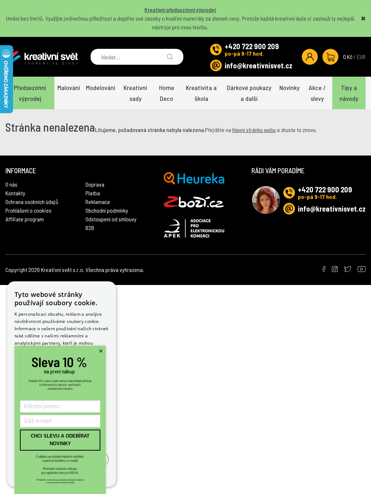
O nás (11, 184)
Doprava (95, 184)
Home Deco (166, 93)
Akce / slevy (317, 93)
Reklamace (98, 201)
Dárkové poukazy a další (249, 93)
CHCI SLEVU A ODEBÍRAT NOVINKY (60, 439)
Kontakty (15, 192)
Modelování (100, 87)
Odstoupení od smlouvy (111, 219)
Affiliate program (24, 219)
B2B (90, 227)
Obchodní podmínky (107, 210)
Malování (68, 87)
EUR (361, 56)
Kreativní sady (135, 93)
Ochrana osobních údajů (31, 201)
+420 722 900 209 (252, 46)
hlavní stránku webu (254, 129)
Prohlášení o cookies (28, 210)
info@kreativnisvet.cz (258, 65)
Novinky (289, 87)
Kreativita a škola (201, 93)
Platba (93, 192)
